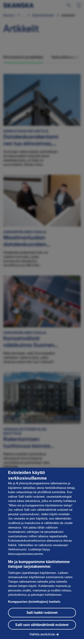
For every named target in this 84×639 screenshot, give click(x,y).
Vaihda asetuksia (42, 634)
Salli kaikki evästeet (42, 612)
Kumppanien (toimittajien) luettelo (34, 601)
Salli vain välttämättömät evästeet (42, 625)
